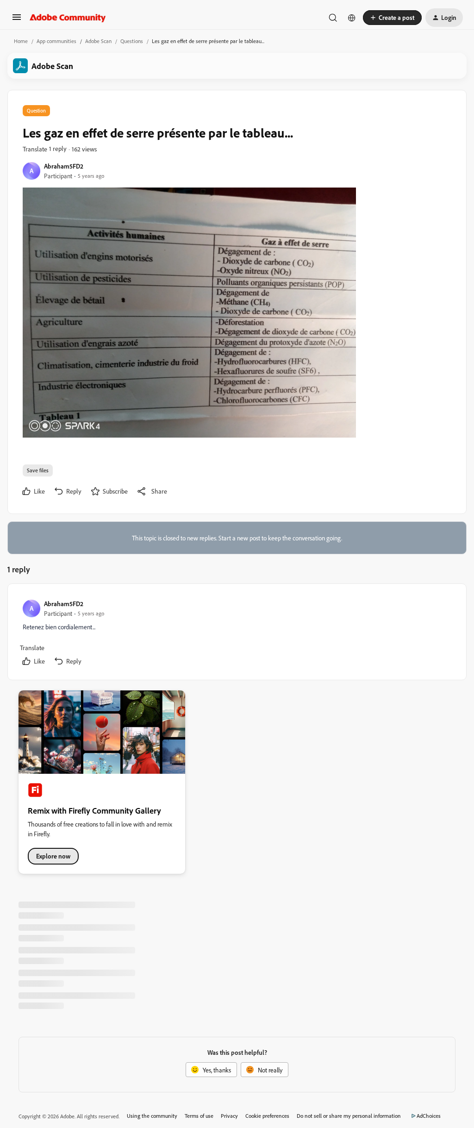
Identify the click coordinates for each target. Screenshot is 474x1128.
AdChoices (429, 1115)
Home (21, 41)
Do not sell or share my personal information (349, 1115)
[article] (236, 634)
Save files (38, 470)
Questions (131, 41)
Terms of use (199, 1115)
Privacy (229, 1115)
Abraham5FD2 (63, 166)
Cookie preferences (267, 1115)
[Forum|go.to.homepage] (68, 17)
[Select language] (351, 17)
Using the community (152, 1115)
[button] (16, 20)
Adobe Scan (98, 41)
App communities (56, 41)
